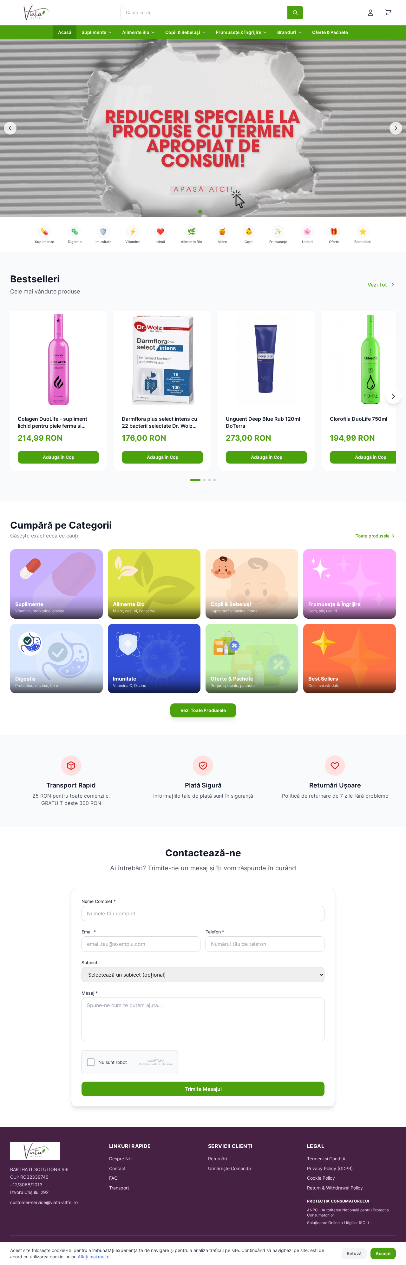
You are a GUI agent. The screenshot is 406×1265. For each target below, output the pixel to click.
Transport (119, 1187)
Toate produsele (373, 535)
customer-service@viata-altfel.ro (44, 1202)
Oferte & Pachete (330, 32)
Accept (383, 1253)
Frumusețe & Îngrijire (238, 32)
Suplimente (94, 32)
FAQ (113, 1178)
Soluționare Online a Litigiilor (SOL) (338, 1222)
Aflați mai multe (93, 1256)
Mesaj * (90, 993)
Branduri (286, 32)
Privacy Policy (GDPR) (330, 1168)
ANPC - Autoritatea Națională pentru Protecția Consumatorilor (348, 1212)
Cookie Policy (321, 1178)
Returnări (217, 1158)
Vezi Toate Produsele (203, 710)
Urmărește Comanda (229, 1168)
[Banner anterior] (10, 128)
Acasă (64, 32)
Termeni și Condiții (326, 1158)
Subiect (89, 962)
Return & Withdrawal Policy (335, 1187)
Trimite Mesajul (203, 1089)
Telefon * (215, 931)
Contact (117, 1168)
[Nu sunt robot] (91, 1062)
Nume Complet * (99, 901)
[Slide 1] (200, 212)
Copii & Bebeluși (182, 32)
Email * (89, 931)
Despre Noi (120, 1158)
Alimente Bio (135, 32)
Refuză (354, 1253)
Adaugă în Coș (58, 457)
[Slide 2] (205, 211)
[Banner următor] (396, 128)
